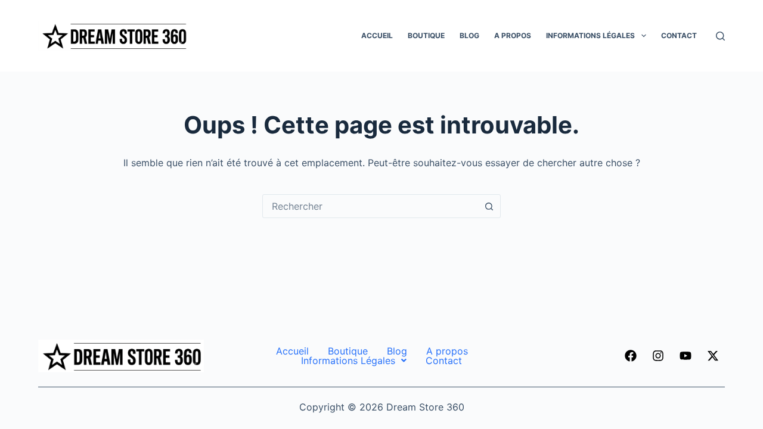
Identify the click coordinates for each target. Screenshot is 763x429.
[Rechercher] (720, 36)
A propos (512, 35)
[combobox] (370, 206)
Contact (679, 35)
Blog (469, 35)
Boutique (426, 35)
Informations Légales (590, 35)
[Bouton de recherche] (488, 206)
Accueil (377, 35)
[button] (354, 360)
